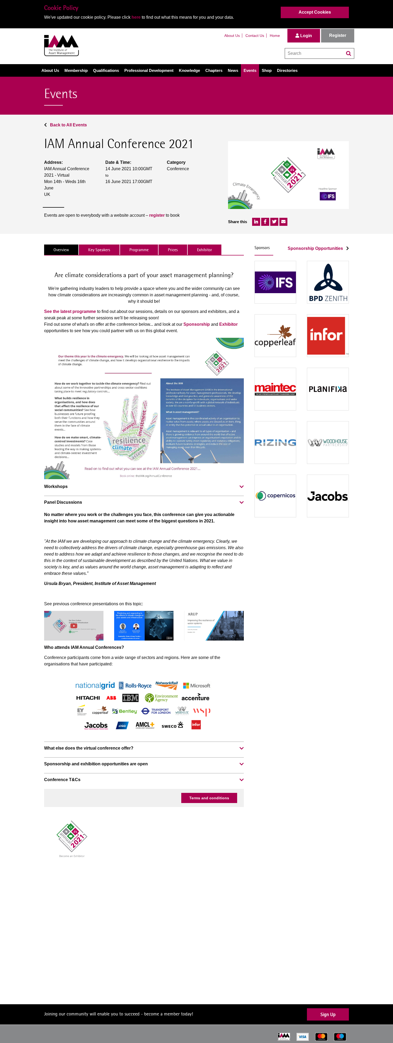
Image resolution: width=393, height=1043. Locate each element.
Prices (173, 249)
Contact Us (254, 35)
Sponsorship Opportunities (316, 248)
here (136, 17)
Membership (76, 70)
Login (305, 35)
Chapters (213, 70)
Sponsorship (196, 324)
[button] (242, 487)
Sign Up (328, 1014)
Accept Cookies (315, 12)
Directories (287, 70)
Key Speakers (99, 249)
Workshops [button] (56, 486)
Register (337, 35)
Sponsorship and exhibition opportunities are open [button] (96, 764)
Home (275, 35)
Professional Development (149, 70)
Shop (267, 70)
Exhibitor (204, 249)
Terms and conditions (209, 798)
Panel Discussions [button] (63, 502)
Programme (139, 249)
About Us (232, 35)
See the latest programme (70, 311)
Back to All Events (68, 125)
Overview (61, 249)
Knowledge (189, 70)
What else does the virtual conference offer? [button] (88, 748)
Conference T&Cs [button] (62, 779)
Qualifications (106, 70)
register (157, 215)
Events (250, 70)
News (233, 70)
